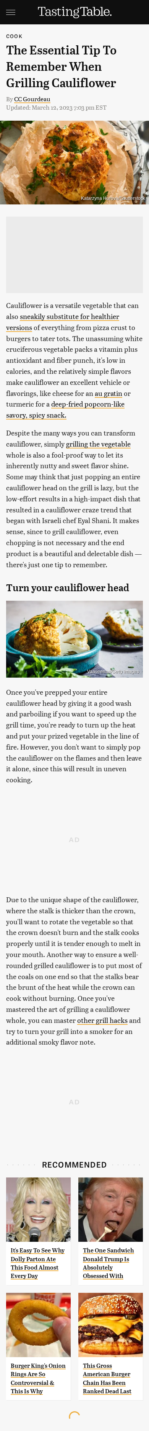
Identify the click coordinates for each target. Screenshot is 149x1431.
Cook (14, 36)
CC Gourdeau (32, 98)
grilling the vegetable (98, 443)
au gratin (108, 393)
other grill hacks (102, 1020)
